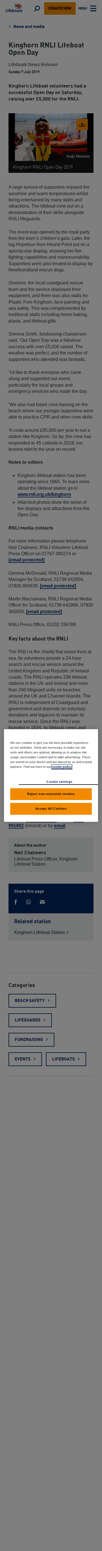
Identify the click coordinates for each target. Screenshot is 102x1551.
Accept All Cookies (51, 808)
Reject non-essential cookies (51, 794)
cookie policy (62, 766)
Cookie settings (59, 781)
